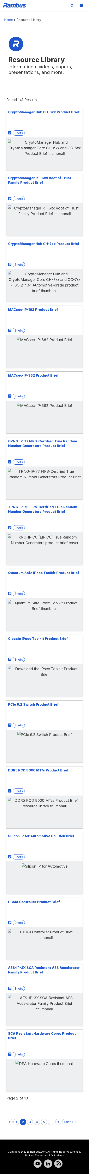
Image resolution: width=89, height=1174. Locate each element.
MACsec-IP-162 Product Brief (33, 309)
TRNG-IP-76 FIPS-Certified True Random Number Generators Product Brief (42, 509)
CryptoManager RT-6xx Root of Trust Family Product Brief (39, 180)
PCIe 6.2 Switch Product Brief (33, 704)
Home (8, 20)
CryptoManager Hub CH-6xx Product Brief (43, 112)
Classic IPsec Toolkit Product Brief (38, 639)
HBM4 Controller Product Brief (34, 902)
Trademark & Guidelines (49, 1155)
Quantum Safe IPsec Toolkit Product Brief (43, 573)
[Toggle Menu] (81, 5)
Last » (68, 1122)
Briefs (18, 133)
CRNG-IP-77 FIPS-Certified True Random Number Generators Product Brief (42, 443)
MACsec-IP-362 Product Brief (33, 375)
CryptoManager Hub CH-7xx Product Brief (43, 244)
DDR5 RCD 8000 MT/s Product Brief (38, 770)
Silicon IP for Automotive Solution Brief (41, 836)
